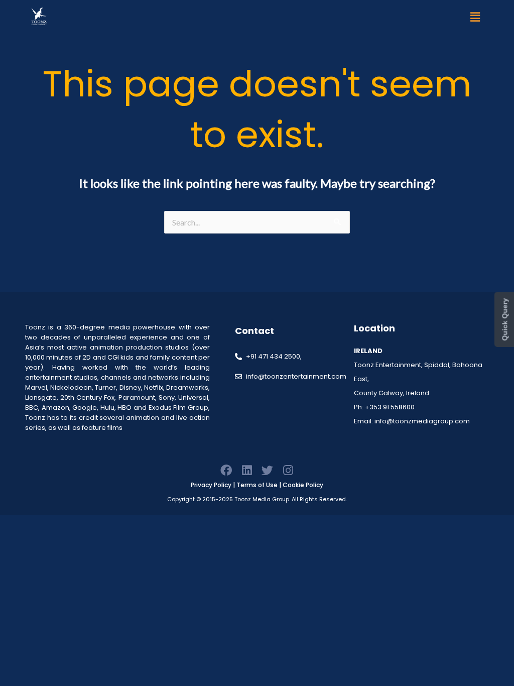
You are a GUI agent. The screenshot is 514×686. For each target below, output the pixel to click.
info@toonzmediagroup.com (422, 421)
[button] (475, 17)
